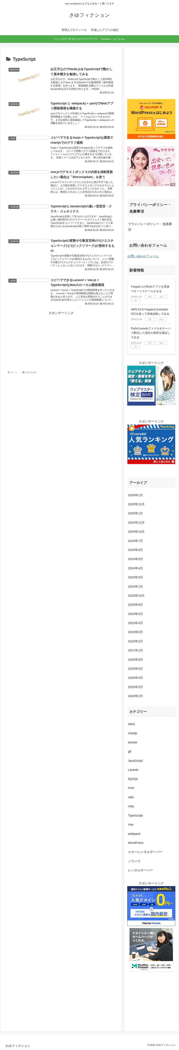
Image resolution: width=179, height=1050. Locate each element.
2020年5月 (135, 668)
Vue (130, 824)
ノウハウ (134, 861)
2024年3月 (135, 577)
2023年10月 (136, 595)
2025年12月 (136, 504)
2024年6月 (135, 550)
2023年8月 (135, 604)
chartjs (132, 733)
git (129, 751)
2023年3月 (135, 632)
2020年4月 (135, 677)
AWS (131, 724)
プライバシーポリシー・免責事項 (150, 226)
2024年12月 (136, 522)
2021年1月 (135, 650)
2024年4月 (135, 568)
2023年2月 (135, 641)
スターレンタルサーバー (145, 852)
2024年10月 (136, 531)
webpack (134, 834)
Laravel (133, 770)
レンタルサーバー (140, 870)
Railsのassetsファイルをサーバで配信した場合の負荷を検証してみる (151, 333)
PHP (131, 788)
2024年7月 (135, 541)
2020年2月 (135, 696)
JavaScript (135, 760)
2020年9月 (135, 659)
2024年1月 (135, 586)
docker (132, 742)
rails (131, 797)
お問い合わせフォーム (143, 256)
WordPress (136, 843)
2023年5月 (135, 614)
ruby (131, 806)
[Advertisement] (61, 340)
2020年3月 (135, 687)
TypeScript (135, 815)
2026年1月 (135, 495)
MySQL (133, 779)
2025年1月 (135, 513)
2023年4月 (135, 623)
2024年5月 (135, 559)
